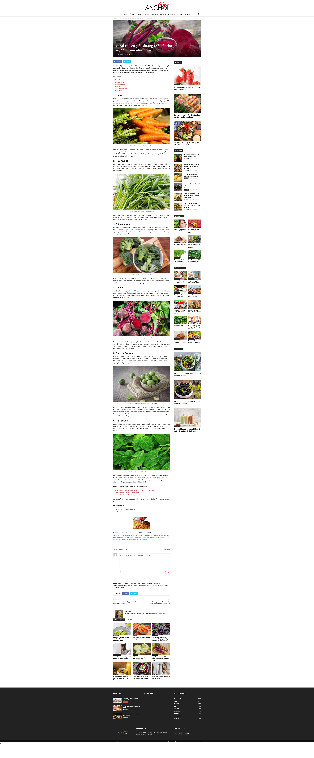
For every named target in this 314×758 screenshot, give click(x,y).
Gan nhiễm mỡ (156, 583)
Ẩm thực (132, 14)
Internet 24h (177, 716)
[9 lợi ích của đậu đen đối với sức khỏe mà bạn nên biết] (178, 187)
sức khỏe (130, 217)
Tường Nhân (128, 611)
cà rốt (139, 583)
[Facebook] (175, 733)
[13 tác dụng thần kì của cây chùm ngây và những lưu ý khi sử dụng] (180, 254)
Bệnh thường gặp (117, 654)
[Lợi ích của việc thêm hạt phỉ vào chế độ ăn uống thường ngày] (117, 708)
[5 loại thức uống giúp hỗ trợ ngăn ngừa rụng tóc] (161, 668)
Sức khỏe (180, 14)
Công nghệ (154, 14)
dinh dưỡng (149, 583)
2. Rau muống (119, 82)
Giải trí (126, 14)
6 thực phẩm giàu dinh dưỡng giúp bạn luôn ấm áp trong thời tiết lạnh (126, 602)
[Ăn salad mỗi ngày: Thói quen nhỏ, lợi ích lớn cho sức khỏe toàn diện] (187, 131)
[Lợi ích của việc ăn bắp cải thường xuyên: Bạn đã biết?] (142, 649)
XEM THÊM (129, 619)
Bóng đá (176, 713)
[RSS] (184, 733)
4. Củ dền (118, 86)
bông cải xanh (133, 583)
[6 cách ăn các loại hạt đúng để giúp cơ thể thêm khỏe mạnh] (117, 700)
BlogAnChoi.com (140, 732)
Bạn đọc (188, 14)
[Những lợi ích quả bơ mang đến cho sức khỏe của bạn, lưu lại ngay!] (194, 304)
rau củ (166, 585)
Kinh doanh (171, 14)
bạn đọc (118, 486)
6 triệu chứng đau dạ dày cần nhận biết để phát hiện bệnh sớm (134, 490)
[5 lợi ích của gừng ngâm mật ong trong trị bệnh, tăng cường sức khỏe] (180, 335)
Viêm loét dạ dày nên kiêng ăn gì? (125, 495)
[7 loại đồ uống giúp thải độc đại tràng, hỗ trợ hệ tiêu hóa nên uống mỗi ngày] (194, 275)
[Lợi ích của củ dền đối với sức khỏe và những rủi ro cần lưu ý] (142, 668)
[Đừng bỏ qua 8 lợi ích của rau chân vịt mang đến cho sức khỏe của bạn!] (180, 320)
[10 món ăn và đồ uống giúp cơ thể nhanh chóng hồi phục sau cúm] (122, 649)
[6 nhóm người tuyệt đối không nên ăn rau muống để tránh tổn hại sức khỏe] (194, 239)
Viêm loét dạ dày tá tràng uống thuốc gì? (127, 492)
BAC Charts (187, 741)
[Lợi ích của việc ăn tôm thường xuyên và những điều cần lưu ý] (187, 103)
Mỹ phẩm (176, 703)
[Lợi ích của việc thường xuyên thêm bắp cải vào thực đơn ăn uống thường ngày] (122, 629)
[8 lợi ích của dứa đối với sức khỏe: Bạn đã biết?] (178, 177)
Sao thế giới (177, 699)
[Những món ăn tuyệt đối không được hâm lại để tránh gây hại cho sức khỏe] (180, 304)
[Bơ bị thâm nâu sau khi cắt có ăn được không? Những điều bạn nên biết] (178, 197)
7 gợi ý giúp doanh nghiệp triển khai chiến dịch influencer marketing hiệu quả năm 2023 (158, 602)
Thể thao (163, 14)
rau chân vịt (160, 585)
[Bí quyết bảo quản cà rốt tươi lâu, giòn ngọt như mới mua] (142, 629)
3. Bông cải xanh (120, 84)
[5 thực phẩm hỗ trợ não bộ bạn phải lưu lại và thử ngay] (180, 275)
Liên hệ (199, 741)
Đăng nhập (167, 549)
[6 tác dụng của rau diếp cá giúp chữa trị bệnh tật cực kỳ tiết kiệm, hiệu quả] (194, 254)
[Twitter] (188, 733)
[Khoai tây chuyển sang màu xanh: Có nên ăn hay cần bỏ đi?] (178, 207)
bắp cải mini (125, 583)
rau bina (155, 585)
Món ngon (177, 718)
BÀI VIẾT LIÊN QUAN (119, 619)
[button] (199, 14)
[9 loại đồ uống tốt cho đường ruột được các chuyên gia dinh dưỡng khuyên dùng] (122, 668)
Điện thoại (177, 711)
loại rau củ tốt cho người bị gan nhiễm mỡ (123, 585)
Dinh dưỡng (123, 42)
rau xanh (123, 587)
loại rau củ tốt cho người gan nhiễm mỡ (142, 585)
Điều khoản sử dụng (164, 741)
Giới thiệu (156, 741)
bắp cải (119, 583)
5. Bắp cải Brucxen (121, 88)
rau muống (116, 587)
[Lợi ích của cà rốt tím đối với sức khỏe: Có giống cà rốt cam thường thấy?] (161, 649)
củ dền (143, 583)
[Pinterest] (180, 733)
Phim (175, 701)
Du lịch (139, 14)
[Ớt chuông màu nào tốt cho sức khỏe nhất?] (178, 158)
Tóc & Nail (155, 674)
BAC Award (193, 741)
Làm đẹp (146, 14)
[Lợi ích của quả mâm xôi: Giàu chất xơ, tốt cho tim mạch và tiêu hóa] (187, 389)
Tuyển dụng (173, 741)
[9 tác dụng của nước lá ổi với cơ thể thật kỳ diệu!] (180, 224)
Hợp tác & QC (180, 741)
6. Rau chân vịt (119, 90)
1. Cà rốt (117, 80)
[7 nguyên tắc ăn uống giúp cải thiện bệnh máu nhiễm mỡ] (194, 224)
